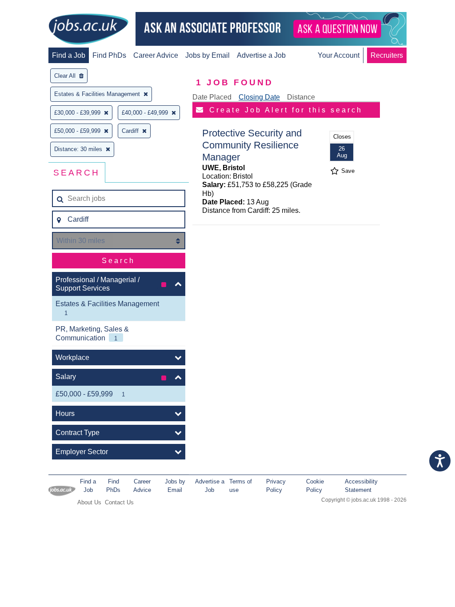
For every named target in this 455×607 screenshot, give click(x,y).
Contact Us (119, 502)
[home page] (88, 29)
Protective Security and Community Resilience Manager (252, 145)
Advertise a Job (261, 55)
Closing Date (259, 97)
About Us (89, 502)
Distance (301, 97)
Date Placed (211, 97)
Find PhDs (109, 55)
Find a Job (68, 55)
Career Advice (155, 55)
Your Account (338, 55)
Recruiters (387, 55)
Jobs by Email (207, 55)
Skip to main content (36, 8)
